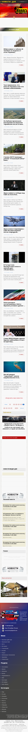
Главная (8, 721)
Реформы (4, 705)
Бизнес (3, 669)
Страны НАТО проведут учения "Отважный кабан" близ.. (14, 158)
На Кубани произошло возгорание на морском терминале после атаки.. (14, 122)
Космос (4, 650)
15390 (16, 408)
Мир (3, 692)
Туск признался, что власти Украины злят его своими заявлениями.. (14, 86)
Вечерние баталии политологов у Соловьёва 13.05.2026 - (14, 534)
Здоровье (4, 657)
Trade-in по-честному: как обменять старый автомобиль (14, 428)
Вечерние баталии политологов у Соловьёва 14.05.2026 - (14, 525)
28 (6, 408)
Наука (3, 652)
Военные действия (7, 639)
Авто (3, 644)
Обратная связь (19, 721)
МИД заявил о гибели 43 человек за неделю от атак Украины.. (13, 50)
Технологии (5, 648)
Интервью (4, 682)
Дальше (22, 408)
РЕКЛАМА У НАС (8, 722)
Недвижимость (6, 675)
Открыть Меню (14, 29)
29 (9, 408)
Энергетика (5, 659)
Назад (6, 404)
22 (14, 404)
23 (16, 404)
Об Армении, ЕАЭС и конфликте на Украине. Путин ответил (13, 514)
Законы (4, 702)
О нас (12, 721)
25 (21, 404)
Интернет (4, 646)
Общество (5, 707)
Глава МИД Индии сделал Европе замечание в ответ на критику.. (14, 340)
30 (11, 408)
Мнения (4, 709)
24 (18, 404)
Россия (3, 694)
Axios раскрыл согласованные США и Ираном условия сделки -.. (14, 304)
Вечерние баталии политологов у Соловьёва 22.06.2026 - (14, 542)
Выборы (4, 711)
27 (4, 408)
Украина (4, 696)
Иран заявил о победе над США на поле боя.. (14, 194)
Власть (4, 700)
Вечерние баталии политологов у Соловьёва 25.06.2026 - (14, 505)
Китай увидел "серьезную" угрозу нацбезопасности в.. (12, 376)
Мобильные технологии (8, 655)
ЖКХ (3, 677)
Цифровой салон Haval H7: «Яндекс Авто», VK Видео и (14, 424)
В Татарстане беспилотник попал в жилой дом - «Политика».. (12, 267)
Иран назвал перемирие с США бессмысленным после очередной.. (14, 230)
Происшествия (6, 642)
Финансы (4, 671)
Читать (21, 65)
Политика (4, 698)
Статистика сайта (20, 722)
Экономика (5, 667)
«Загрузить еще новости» (14, 398)
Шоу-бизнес (5, 684)
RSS (13, 722)
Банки (3, 673)
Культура (4, 680)
